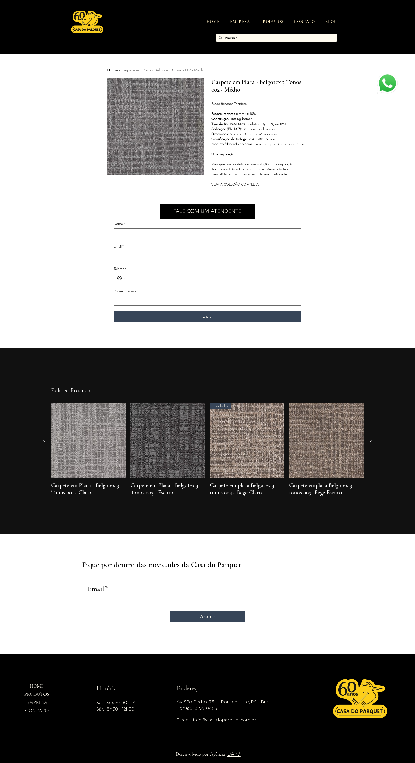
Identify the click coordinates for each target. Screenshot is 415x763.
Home (112, 70)
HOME (37, 686)
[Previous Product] (44, 441)
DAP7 (234, 754)
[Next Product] (370, 441)
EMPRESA (36, 702)
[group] (207, 449)
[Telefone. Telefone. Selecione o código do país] (121, 278)
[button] (271, 21)
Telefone (121, 269)
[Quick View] (88, 440)
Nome (119, 224)
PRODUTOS (36, 694)
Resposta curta (125, 291)
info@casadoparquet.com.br (224, 720)
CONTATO (37, 710)
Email (119, 246)
